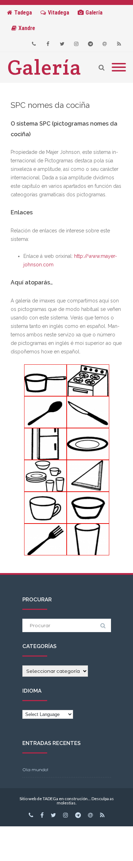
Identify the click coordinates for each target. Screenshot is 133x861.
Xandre (26, 28)
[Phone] (34, 44)
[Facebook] (48, 44)
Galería (93, 12)
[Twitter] (62, 44)
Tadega (23, 12)
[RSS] (119, 44)
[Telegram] (90, 44)
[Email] (105, 44)
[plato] (88, 444)
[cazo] (45, 380)
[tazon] (88, 508)
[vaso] (88, 539)
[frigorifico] (45, 444)
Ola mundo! (35, 769)
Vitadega (58, 12)
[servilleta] (88, 476)
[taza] (45, 508)
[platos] (45, 476)
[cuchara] (45, 412)
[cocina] (88, 380)
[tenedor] (45, 539)
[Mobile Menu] (119, 67)
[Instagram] (76, 44)
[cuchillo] (88, 412)
